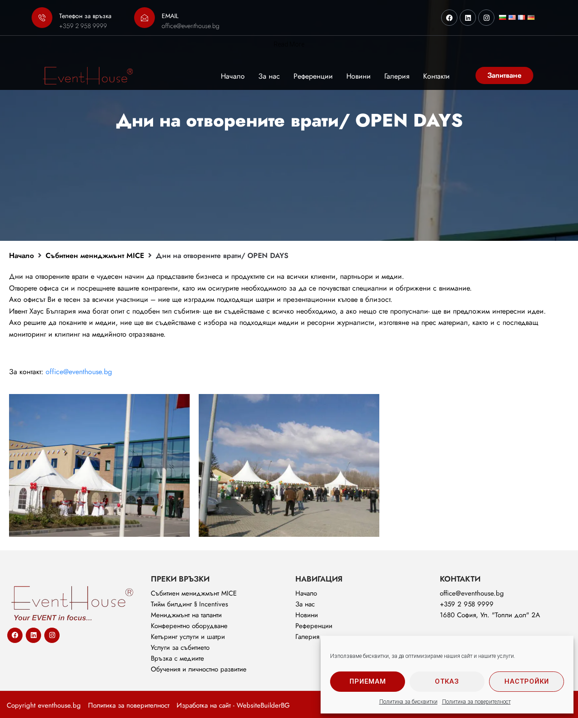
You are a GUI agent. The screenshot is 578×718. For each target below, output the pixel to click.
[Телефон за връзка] (42, 17)
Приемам (368, 681)
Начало (21, 255)
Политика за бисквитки (408, 702)
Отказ (447, 681)
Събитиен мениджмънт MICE (95, 255)
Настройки (526, 681)
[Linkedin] (468, 17)
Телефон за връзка (85, 15)
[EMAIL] (144, 17)
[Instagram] (486, 17)
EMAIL (170, 15)
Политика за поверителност (476, 702)
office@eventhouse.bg (79, 371)
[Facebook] (449, 17)
